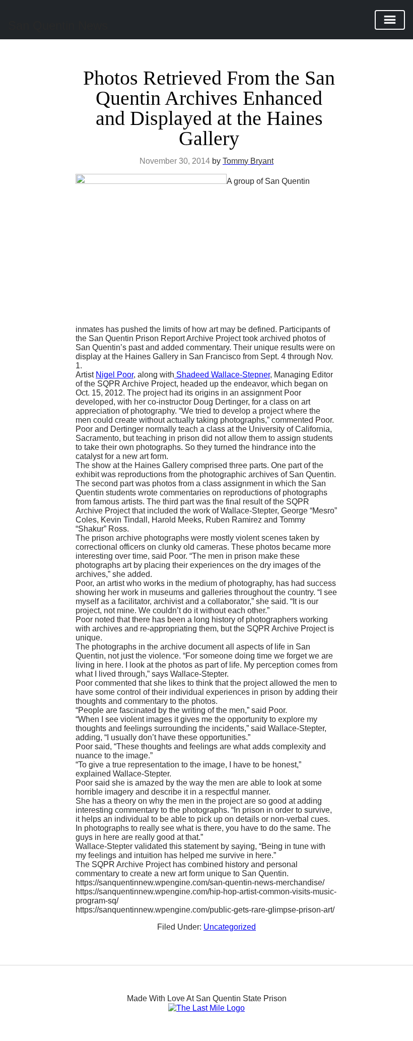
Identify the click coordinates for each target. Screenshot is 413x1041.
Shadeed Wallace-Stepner (222, 374)
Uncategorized (229, 927)
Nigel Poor (114, 374)
